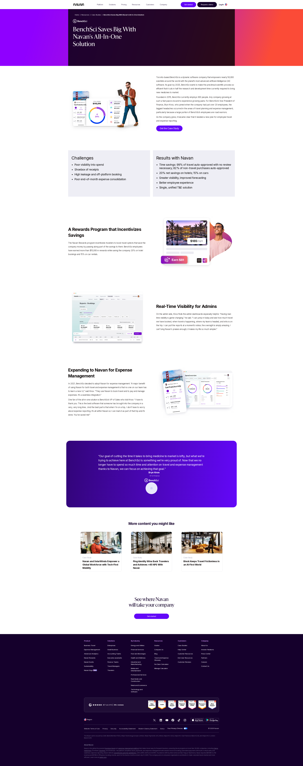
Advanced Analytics (91, 654)
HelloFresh (87, 750)
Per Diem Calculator (161, 664)
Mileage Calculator (161, 668)
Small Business (112, 650)
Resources (85, 15)
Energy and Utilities (137, 645)
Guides (156, 645)
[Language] (226, 4)
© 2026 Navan (213, 728)
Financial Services (137, 650)
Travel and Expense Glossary (161, 659)
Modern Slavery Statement (147, 729)
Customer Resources (185, 654)
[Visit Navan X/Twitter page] (154, 720)
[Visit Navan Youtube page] (166, 720)
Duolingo (102, 750)
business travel (110, 748)
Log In (221, 5)
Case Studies (96, 15)
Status (162, 729)
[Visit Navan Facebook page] (172, 720)
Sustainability (88, 666)
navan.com (103, 757)
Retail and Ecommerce (139, 685)
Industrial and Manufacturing (136, 663)
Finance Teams (112, 662)
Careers (204, 662)
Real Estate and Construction (136, 680)
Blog (155, 654)
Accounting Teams (114, 654)
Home (77, 15)
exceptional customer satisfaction (125, 753)
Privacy (105, 729)
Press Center (206, 654)
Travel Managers (113, 666)
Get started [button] (188, 5)
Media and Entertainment (136, 669)
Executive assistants (114, 658)
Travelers (110, 670)
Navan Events (89, 662)
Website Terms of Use (92, 729)
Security (113, 729)
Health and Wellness (138, 658)
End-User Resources (185, 658)
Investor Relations (207, 650)
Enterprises (111, 645)
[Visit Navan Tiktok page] (178, 720)
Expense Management (92, 650)
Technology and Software (137, 691)
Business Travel (89, 645)
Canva (216, 748)
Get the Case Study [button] (169, 128)
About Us (204, 645)
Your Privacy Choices (175, 728)
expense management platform (128, 748)
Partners (204, 658)
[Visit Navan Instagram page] (185, 720)
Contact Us (205, 666)
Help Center (182, 650)
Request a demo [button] (207, 5)
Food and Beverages (138, 654)
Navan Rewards (89, 658)
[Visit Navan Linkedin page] (160, 720)
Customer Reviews (184, 662)
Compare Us (158, 650)
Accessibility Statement (127, 729)
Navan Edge (90, 670)
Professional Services (138, 675)
